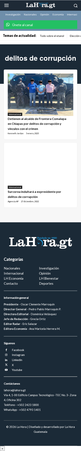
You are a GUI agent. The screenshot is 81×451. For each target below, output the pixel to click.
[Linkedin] (6, 360)
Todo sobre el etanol (52, 35)
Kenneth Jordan (16, 133)
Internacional (15, 114)
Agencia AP (13, 201)
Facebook (18, 350)
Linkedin (17, 360)
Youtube (17, 370)
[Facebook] (6, 350)
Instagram (18, 354)
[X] (6, 365)
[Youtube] (6, 370)
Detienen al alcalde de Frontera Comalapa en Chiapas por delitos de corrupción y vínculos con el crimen (37, 123)
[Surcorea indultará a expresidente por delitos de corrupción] (40, 167)
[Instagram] (6, 355)
